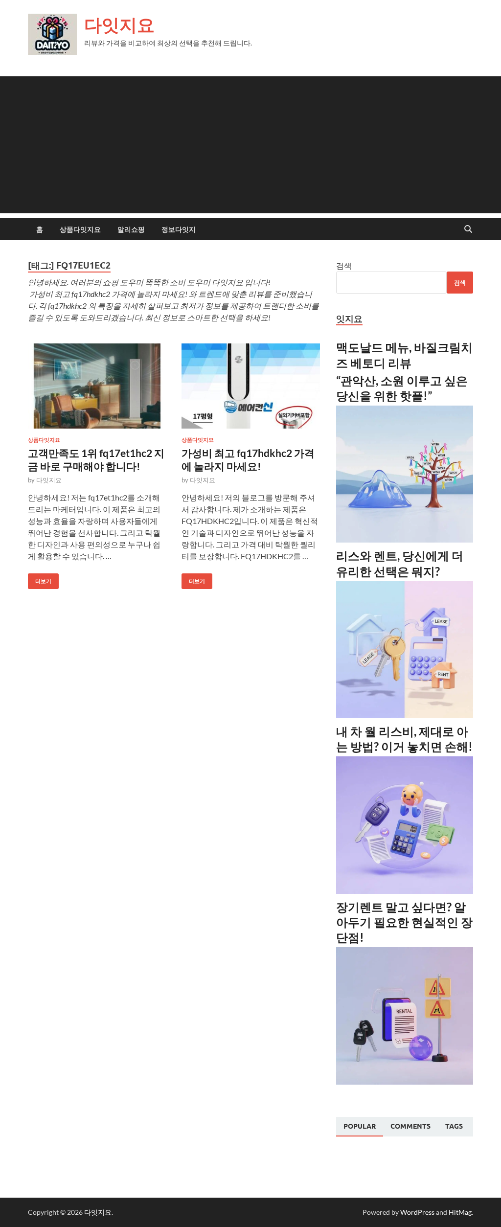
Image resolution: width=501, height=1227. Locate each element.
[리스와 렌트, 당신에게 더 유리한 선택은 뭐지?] (404, 715)
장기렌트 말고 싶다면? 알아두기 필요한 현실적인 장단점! (404, 922)
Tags (454, 1126)
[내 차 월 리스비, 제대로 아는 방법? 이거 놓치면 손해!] (404, 890)
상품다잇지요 (80, 229)
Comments (410, 1126)
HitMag (460, 1212)
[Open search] (468, 229)
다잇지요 (119, 25)
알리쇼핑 (131, 229)
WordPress (417, 1212)
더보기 (39, 579)
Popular (359, 1126)
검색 (344, 265)
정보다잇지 (178, 229)
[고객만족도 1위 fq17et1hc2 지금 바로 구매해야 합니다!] (97, 386)
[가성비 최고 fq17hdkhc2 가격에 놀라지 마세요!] (251, 386)
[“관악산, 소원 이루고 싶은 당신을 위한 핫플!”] (404, 539)
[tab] (359, 1126)
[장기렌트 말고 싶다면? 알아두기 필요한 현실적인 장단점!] (404, 1081)
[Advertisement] (250, 144)
